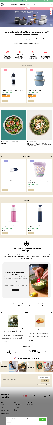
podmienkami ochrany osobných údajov (43, 384)
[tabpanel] (13, 85)
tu (21, 420)
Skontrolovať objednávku (5, 413)
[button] (2, 17)
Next (51, 156)
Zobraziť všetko (26, 346)
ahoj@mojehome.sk (37, 395)
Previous (2, 156)
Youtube (50, 13)
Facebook (50, 9)
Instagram (50, 11)
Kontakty (2, 404)
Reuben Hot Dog (7, 329)
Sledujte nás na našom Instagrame (28, 358)
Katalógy (2, 407)
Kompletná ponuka (29, 404)
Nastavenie (9, 422)
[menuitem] (14, 4)
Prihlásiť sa (45, 380)
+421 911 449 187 (47, 396)
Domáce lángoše (34, 329)
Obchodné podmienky (5, 410)
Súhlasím (42, 419)
